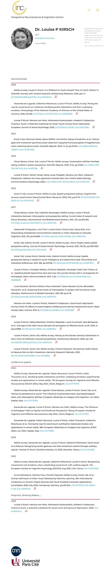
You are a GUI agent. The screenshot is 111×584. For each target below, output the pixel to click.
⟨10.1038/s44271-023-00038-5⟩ (61, 182)
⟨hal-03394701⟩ (49, 297)
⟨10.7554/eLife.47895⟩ (31, 329)
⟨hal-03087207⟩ (86, 263)
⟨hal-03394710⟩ (79, 236)
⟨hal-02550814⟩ (49, 329)
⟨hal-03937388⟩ (67, 310)
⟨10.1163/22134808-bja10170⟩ (24, 97)
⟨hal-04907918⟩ (27, 149)
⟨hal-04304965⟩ (91, 468)
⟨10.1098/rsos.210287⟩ (49, 310)
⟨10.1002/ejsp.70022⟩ (64, 127)
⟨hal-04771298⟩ (47, 431)
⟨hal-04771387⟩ (82, 414)
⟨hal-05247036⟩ (82, 127)
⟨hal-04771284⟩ (31, 400)
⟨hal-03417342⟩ (27, 200)
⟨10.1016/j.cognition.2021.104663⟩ (56, 236)
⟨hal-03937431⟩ (23, 489)
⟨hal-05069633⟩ (65, 114)
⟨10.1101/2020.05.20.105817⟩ (23, 355)
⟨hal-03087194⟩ (45, 342)
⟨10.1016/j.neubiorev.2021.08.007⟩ (26, 223)
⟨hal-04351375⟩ (82, 182)
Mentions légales (20, 544)
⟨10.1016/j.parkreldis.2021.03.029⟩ (26, 297)
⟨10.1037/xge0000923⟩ (21, 249)
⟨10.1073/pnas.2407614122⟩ (45, 114)
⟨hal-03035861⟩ (43, 355)
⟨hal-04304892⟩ (87, 449)
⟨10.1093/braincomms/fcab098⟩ (71, 276)
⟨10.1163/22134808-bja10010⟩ (24, 342)
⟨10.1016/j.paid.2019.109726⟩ (65, 263)
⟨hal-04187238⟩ (30, 168)
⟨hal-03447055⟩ (39, 249)
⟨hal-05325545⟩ (44, 97)
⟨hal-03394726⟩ (50, 223)
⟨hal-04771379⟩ (72, 384)
